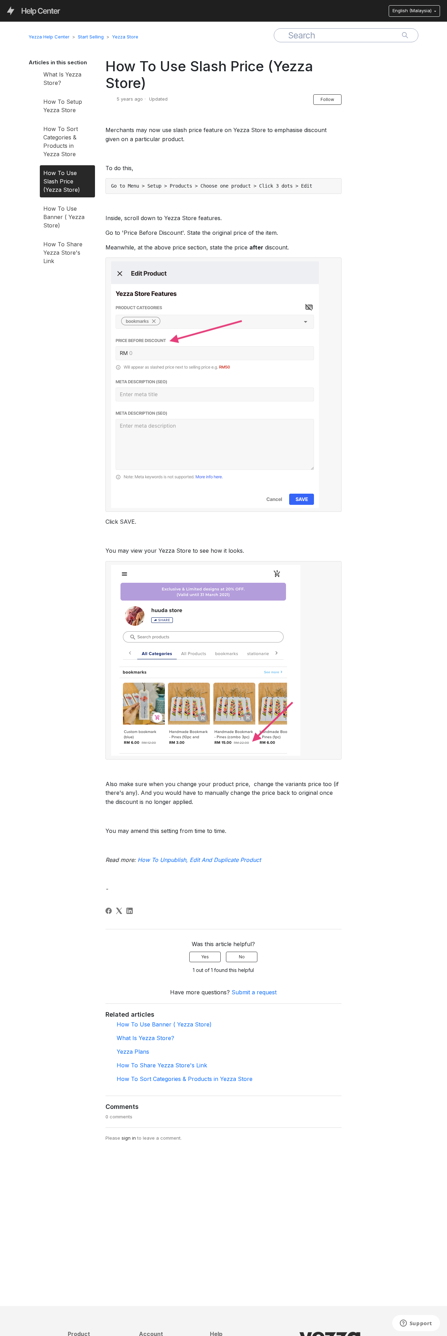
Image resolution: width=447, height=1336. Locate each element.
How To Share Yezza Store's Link (62, 252)
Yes (205, 956)
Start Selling (91, 36)
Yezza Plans (133, 1051)
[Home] (33, 10)
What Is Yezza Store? (62, 78)
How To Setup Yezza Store (62, 106)
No (242, 956)
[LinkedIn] (129, 911)
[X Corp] (119, 911)
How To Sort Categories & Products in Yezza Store (60, 141)
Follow (327, 99)
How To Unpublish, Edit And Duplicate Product (200, 859)
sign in (129, 1138)
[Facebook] (108, 911)
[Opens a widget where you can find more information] (416, 1324)
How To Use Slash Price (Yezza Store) (61, 181)
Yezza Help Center (49, 36)
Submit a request (254, 992)
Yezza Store (125, 36)
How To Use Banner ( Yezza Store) (64, 217)
